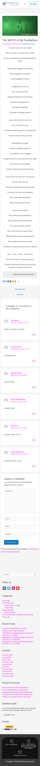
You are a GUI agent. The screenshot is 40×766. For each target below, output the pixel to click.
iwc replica (15, 320)
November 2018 (7, 676)
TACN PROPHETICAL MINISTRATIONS (16, 615)
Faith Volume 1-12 (10, 605)
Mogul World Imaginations (20, 687)
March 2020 (6, 660)
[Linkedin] (8, 281)
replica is (14, 426)
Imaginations (6, 610)
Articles (4, 600)
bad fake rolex (16, 373)
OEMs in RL (6, 697)
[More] (15, 281)
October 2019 (7, 664)
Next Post (20, 294)
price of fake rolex (18, 399)
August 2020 (6, 657)
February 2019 (7, 669)
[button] (25, 4)
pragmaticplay (7, 692)
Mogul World (8, 612)
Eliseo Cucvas (16, 347)
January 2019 (7, 671)
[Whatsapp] (13, 281)
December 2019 (7, 662)
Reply (34, 334)
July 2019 (5, 667)
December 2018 (7, 674)
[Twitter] (6, 281)
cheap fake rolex (17, 452)
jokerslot (5, 687)
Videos (4, 617)
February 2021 (7, 655)
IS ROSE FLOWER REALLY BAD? (14, 628)
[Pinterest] (10, 281)
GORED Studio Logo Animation (13, 631)
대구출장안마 (7, 694)
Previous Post (20, 289)
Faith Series (16, 44)
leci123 (4, 690)
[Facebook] (3, 281)
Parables (7, 608)
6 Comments (6, 44)
